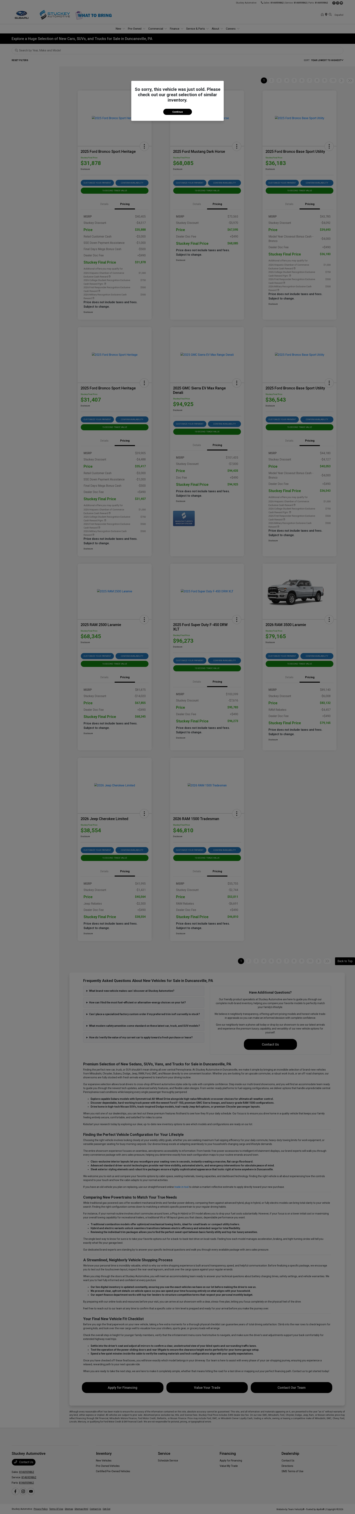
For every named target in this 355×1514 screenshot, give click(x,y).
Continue (177, 111)
